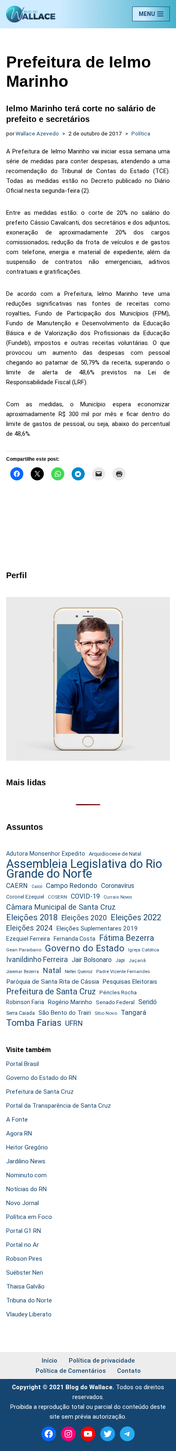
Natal (52, 970)
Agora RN (19, 1133)
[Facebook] (48, 1433)
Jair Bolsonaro (92, 960)
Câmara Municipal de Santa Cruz (61, 907)
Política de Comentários (71, 1370)
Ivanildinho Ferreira (37, 959)
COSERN (57, 897)
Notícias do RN (26, 1189)
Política (140, 133)
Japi (120, 960)
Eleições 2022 (136, 917)
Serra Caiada (20, 1013)
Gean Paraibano (23, 950)
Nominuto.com (26, 1175)
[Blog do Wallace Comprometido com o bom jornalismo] (30, 14)
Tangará (133, 1012)
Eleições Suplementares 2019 (97, 928)
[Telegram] (127, 1433)
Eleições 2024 (29, 928)
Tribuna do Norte (29, 1300)
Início (49, 1360)
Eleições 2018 (32, 917)
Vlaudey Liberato (29, 1314)
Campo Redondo (71, 885)
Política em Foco (29, 1217)
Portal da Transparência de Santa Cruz (58, 1105)
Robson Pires (24, 1258)
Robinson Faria (25, 1002)
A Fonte (17, 1119)
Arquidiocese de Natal (115, 854)
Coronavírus (117, 886)
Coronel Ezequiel (25, 897)
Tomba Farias (33, 1023)
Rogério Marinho (70, 1002)
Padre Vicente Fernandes (123, 971)
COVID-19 (85, 896)
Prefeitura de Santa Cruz (51, 991)
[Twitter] (107, 1433)
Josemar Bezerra (22, 971)
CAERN (17, 886)
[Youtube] (88, 1433)
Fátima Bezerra (126, 938)
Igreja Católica (143, 950)
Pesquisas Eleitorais (130, 981)
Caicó (37, 886)
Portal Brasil (22, 1064)
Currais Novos (118, 897)
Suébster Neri (24, 1272)
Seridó (147, 1002)
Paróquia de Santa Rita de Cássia (52, 981)
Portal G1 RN (23, 1231)
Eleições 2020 (84, 918)
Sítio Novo (106, 1013)
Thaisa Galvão (25, 1286)
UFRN (74, 1023)
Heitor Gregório (27, 1147)
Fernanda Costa (74, 938)
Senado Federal (115, 1002)
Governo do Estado (84, 948)
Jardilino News (25, 1161)
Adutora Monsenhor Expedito (45, 853)
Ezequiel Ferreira (28, 938)
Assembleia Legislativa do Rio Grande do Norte (84, 869)
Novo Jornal (22, 1203)
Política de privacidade (102, 1360)
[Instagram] (68, 1433)
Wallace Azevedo (37, 133)
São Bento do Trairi (64, 1012)
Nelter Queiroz (79, 971)
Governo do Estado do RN (41, 1077)
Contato (129, 1370)
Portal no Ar (22, 1244)
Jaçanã (137, 960)
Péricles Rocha (118, 992)
